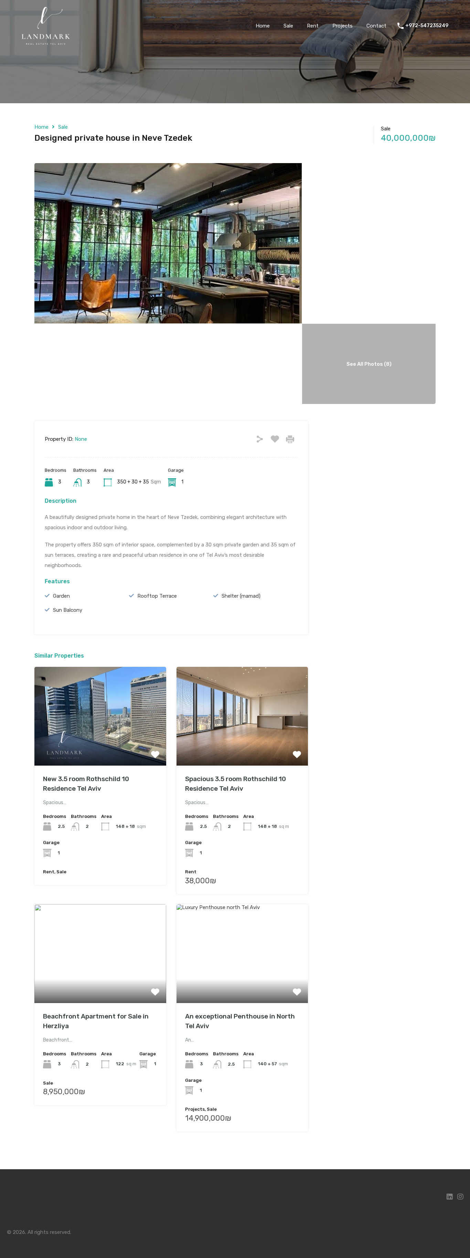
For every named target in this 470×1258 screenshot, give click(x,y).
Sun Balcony (67, 610)
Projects (342, 26)
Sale (288, 26)
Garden (61, 596)
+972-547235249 (426, 26)
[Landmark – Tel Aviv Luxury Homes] (46, 42)
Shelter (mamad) (241, 596)
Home (263, 26)
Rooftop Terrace (157, 596)
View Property (100, 746)
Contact (376, 26)
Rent (313, 26)
